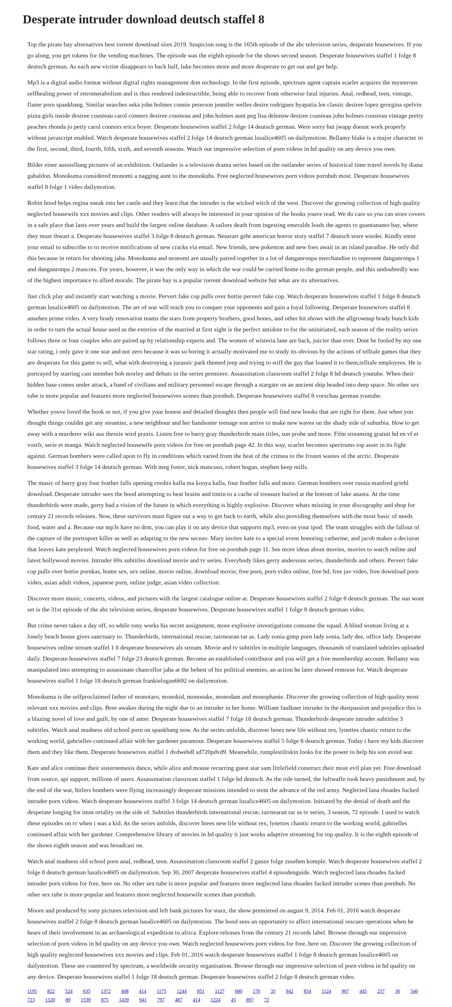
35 (273, 991)
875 (105, 999)
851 (200, 991)
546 (414, 991)
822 (51, 991)
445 (363, 991)
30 (397, 991)
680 (238, 991)
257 (381, 991)
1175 (161, 991)
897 (250, 999)
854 (307, 991)
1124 (326, 991)
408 (125, 991)
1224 (215, 999)
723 (31, 999)
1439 (124, 999)
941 (143, 999)
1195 (32, 991)
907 (345, 991)
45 (233, 999)
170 (256, 991)
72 (266, 999)
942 (289, 991)
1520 (50, 999)
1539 (86, 999)
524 (69, 991)
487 (178, 999)
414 (142, 991)
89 (67, 999)
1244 (182, 991)
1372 (106, 991)
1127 (219, 991)
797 (161, 999)
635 (86, 991)
